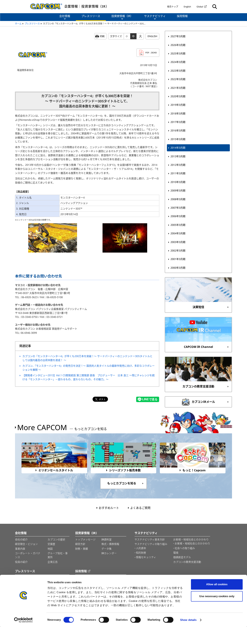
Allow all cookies (216, 584)
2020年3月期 (178, 96)
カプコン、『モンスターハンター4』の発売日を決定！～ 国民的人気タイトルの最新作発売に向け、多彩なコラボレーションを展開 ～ (88, 367)
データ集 (106, 548)
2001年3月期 (178, 259)
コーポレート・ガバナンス (27, 555)
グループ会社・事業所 (58, 555)
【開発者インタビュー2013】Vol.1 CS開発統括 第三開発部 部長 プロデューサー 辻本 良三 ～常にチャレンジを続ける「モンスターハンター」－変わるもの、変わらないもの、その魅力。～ (88, 377)
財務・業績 (81, 548)
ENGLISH (152, 36)
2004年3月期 (178, 233)
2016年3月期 (178, 130)
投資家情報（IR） (87, 533)
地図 (50, 548)
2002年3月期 (178, 250)
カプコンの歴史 (56, 539)
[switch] (104, 620)
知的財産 (141, 552)
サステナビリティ (146, 533)
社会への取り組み (185, 548)
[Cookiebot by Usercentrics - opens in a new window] (23, 620)
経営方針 (80, 544)
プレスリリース (32, 23)
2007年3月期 (178, 207)
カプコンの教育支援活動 (187, 562)
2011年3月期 (178, 173)
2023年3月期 (178, 70)
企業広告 (53, 562)
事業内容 (20, 548)
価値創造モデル (182, 557)
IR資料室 (106, 539)
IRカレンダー (109, 553)
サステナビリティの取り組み (151, 544)
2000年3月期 (178, 267)
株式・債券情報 (110, 544)
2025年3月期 (178, 53)
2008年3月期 (178, 199)
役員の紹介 (21, 562)
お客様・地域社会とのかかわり (191, 539)
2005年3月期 (178, 225)
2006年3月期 (178, 216)
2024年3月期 (178, 62)
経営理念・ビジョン (26, 544)
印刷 (102, 36)
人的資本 (141, 548)
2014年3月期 (178, 147)
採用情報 (81, 571)
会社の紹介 (21, 539)
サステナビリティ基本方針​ (150, 539)
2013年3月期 (178, 156)
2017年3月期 (178, 122)
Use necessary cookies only (216, 596)
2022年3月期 (178, 79)
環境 (175, 552)
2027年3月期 (178, 36)
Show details (188, 619)
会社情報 (21, 533)
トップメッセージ (85, 539)
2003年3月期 (178, 242)
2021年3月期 (178, 87)
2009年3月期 (178, 190)
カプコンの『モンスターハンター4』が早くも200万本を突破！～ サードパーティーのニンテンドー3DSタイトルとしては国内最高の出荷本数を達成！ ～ (87, 358)
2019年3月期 (178, 104)
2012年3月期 (178, 165)
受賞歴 (51, 544)
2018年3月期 (178, 113)
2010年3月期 (178, 182)
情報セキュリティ (146, 557)
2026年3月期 (178, 45)
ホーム (18, 23)
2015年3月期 (178, 139)
